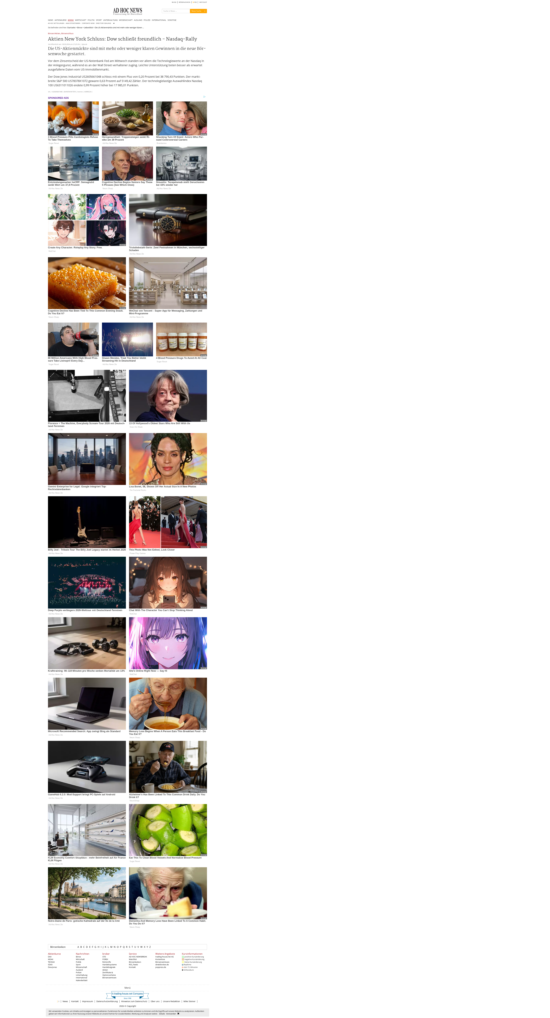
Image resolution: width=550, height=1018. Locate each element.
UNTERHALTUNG (110, 20)
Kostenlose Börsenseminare (162, 960)
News (65, 1001)
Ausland (79, 970)
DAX (50, 956)
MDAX (50, 959)
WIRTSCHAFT (80, 20)
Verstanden (171, 1013)
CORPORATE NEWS (88, 23)
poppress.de (160, 967)
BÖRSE (71, 20)
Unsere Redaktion (171, 1001)
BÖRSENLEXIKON (184, 2)
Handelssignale (108, 967)
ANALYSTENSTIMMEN (73, 23)
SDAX (50, 964)
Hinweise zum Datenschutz (134, 1001)
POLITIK (91, 20)
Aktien (105, 970)
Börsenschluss (67, 34)
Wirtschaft (80, 959)
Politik (78, 962)
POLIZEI (147, 20)
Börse (79, 27)
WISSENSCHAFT (125, 20)
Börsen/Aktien (54, 34)
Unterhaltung (81, 975)
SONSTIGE (172, 20)
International (81, 977)
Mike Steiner (189, 1001)
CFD (104, 956)
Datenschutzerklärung (107, 1001)
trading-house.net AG (164, 956)
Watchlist (133, 959)
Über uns (155, 1001)
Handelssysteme (109, 964)
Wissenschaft (81, 967)
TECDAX (51, 962)
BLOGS (174, 2)
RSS (195, 2)
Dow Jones (52, 967)
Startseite (71, 27)
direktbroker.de (162, 964)
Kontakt (132, 967)
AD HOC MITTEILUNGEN (56, 23)
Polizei (78, 972)
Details (162, 1013)
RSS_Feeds (133, 964)
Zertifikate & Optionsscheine (109, 973)
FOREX (105, 959)
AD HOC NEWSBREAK (138, 956)
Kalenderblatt (82, 980)
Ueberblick (88, 27)
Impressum (87, 1001)
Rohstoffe (106, 962)
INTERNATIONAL (159, 20)
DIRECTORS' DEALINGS (103, 23)
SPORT (99, 20)
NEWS (50, 20)
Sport (78, 964)
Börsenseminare (109, 977)
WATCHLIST (203, 2)
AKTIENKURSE (60, 20)
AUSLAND (138, 20)
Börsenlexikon (58, 946)
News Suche (196, 11)
